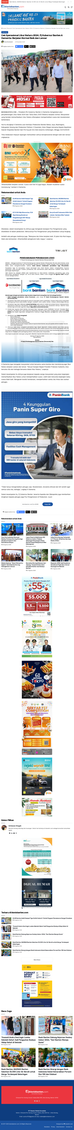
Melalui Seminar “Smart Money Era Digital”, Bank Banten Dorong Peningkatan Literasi (12, 564)
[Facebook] (10, 833)
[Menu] (72, 8)
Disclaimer (47, 1126)
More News (37, 960)
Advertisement (60, 1126)
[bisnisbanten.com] (12, 7)
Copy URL (48, 504)
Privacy (53, 1126)
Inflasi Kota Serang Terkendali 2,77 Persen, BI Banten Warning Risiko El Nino (61, 539)
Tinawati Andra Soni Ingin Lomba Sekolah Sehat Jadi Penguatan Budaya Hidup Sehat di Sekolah (18, 1040)
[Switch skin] (65, 8)
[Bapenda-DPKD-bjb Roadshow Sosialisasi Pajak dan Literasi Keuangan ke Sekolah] (62, 555)
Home (4, 28)
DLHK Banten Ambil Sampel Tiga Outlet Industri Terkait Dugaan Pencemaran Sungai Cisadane (23, 201)
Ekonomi (9, 28)
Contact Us (69, 1126)
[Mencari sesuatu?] (68, 8)
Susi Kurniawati (9, 42)
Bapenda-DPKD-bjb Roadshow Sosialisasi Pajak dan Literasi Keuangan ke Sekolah (60, 564)
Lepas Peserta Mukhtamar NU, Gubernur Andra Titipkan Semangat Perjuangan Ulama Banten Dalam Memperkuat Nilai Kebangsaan (36, 541)
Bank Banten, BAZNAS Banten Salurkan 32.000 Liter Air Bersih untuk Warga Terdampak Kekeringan (18, 1071)
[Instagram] (16, 833)
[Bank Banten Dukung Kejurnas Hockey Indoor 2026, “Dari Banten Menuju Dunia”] (6, 936)
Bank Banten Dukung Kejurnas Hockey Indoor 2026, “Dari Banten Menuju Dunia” (38, 934)
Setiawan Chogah (15, 826)
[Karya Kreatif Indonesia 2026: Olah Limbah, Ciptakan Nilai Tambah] (43, 214)
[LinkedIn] (12, 833)
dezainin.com (69, 1124)
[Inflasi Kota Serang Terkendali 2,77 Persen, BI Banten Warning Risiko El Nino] (62, 529)
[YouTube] (14, 833)
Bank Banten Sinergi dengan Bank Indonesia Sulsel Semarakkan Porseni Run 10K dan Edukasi (35, 2)
